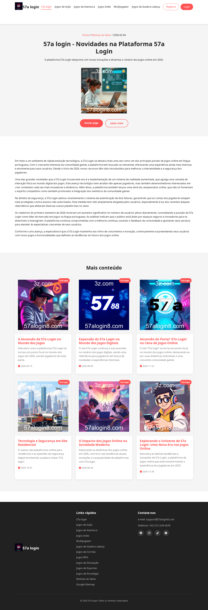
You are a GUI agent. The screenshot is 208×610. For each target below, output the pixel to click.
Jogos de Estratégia (87, 573)
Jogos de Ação (63, 6)
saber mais (116, 123)
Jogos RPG (82, 557)
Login (187, 6)
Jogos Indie (104, 6)
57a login (46, 6)
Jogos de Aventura (84, 6)
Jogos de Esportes (86, 568)
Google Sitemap (85, 584)
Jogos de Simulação (87, 562)
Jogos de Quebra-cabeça (146, 6)
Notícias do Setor (101, 35)
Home (85, 35)
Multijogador (121, 6)
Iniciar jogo (91, 123)
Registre (171, 6)
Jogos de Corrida (85, 552)
